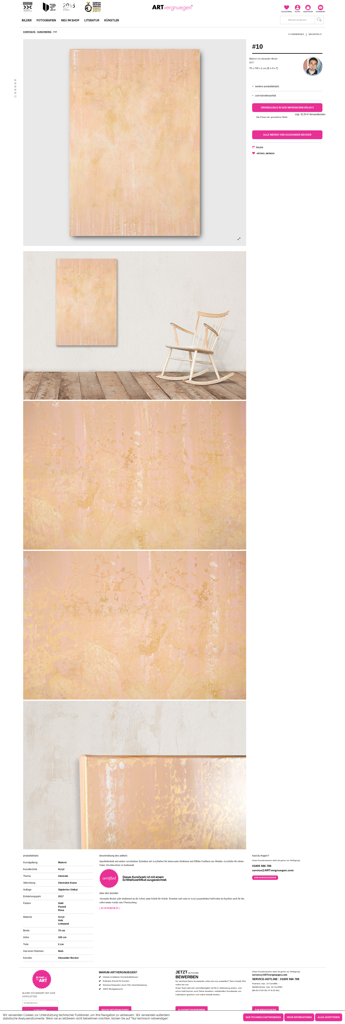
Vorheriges (297, 34)
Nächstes (314, 34)
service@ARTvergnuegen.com (269, 974)
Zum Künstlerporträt (265, 95)
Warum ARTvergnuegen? (118, 972)
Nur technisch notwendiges (263, 1017)
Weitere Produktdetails (267, 86)
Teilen (259, 147)
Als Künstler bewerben (191, 1010)
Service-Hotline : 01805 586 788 (275, 979)
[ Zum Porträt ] (109, 908)
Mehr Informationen (299, 1017)
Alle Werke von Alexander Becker (287, 134)
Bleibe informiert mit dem (38, 992)
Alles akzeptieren (329, 1017)
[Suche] (302, 20)
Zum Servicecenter (265, 877)
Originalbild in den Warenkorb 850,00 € (287, 107)
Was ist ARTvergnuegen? (115, 1010)
